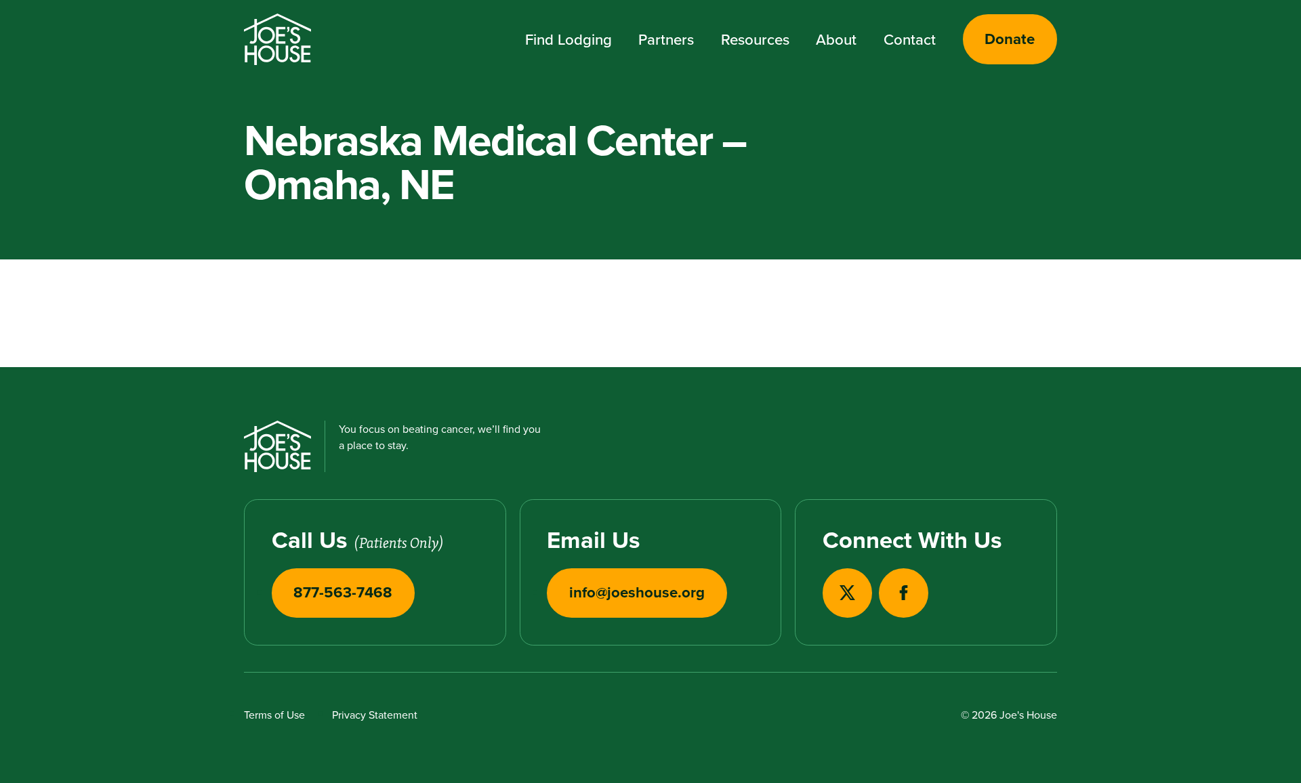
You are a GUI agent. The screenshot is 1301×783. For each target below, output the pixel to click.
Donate (1010, 38)
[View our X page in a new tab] (847, 593)
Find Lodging (568, 39)
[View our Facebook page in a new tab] (903, 593)
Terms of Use (274, 714)
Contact (910, 39)
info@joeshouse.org (637, 592)
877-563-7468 (342, 592)
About (836, 39)
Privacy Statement (374, 714)
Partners (666, 39)
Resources (755, 39)
